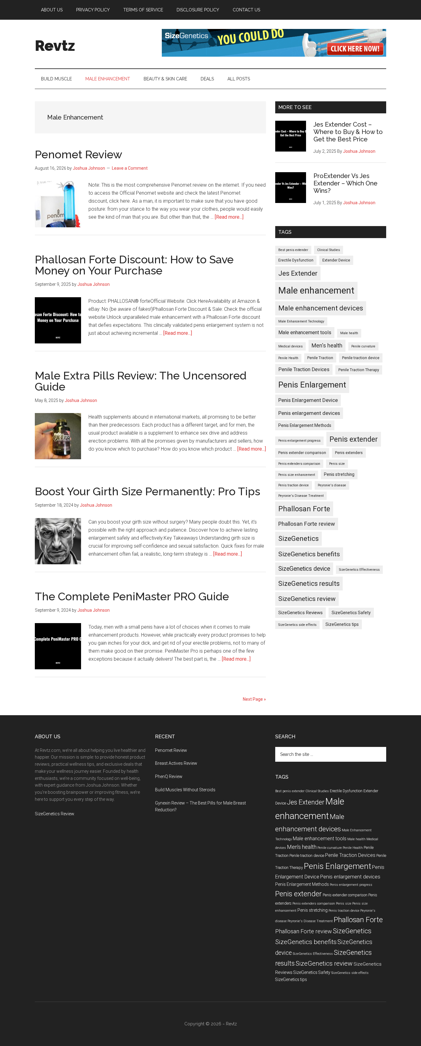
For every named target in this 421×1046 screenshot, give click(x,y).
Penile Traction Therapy (358, 370)
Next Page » (254, 699)
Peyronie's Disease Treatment (301, 496)
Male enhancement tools (304, 332)
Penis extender (353, 439)
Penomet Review (78, 154)
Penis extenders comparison (299, 464)
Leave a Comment (130, 168)
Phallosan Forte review (306, 524)
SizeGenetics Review (54, 813)
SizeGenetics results (309, 583)
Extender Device (336, 260)
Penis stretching (339, 474)
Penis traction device (293, 485)
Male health (349, 333)
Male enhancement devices (320, 308)
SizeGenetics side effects (297, 625)
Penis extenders (349, 453)
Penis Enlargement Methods (304, 425)
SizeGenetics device (304, 568)
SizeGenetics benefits (309, 554)
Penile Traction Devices (303, 369)
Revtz (55, 45)
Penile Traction (320, 358)
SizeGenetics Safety (351, 612)
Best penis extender (293, 250)
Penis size (337, 464)
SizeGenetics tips (342, 624)
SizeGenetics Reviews (300, 612)
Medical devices (290, 346)
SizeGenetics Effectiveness (359, 570)
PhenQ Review (168, 776)
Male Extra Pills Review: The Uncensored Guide (141, 381)
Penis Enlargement (312, 384)
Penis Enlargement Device (308, 400)
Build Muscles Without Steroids (185, 789)
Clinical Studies (328, 250)
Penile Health (288, 358)
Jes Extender (297, 273)
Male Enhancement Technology (301, 321)
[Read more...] (229, 217)
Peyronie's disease (332, 485)
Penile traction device (360, 358)
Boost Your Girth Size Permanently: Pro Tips (147, 491)
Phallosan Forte (304, 509)
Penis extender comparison (302, 453)
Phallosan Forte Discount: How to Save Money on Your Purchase (134, 265)
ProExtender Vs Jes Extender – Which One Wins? (345, 183)
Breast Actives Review (176, 763)
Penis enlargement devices (309, 413)
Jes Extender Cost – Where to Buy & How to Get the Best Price (348, 132)
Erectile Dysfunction (295, 260)
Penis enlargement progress (299, 441)
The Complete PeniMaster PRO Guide (132, 596)
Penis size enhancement (296, 475)
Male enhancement (316, 290)
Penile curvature (363, 346)
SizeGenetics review (307, 598)
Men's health (327, 346)
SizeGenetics (298, 538)
